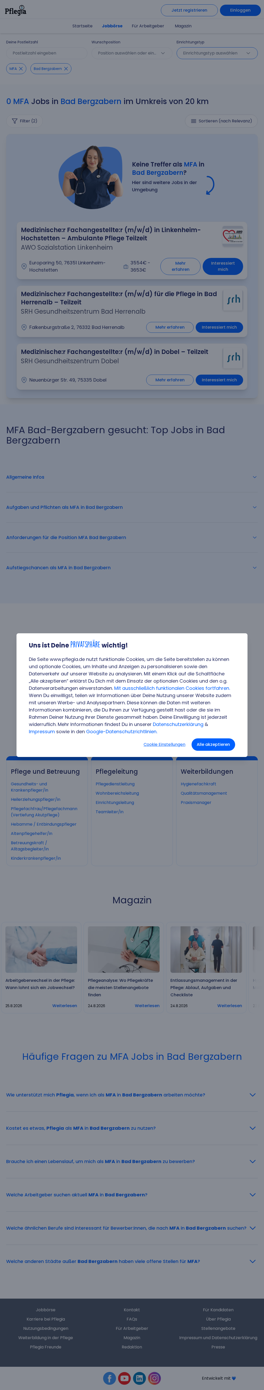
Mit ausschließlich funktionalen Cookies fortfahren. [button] (172, 688)
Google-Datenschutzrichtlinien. (121, 731)
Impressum (42, 731)
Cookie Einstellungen (164, 744)
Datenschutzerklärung (178, 724)
